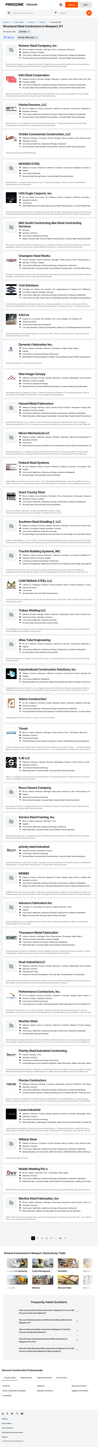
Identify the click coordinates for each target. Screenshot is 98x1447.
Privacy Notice (7, 1423)
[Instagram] (17, 1414)
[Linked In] (3, 1414)
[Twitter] (12, 1414)
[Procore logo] (15, 4)
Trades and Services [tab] (44, 1378)
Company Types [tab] (10, 1378)
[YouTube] (22, 1414)
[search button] (89, 13)
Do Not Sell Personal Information (12, 1432)
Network (32, 4)
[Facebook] (7, 1413)
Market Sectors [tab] (26, 1378)
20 (60, 1238)
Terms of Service (7, 1428)
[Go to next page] (65, 1238)
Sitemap (4, 1437)
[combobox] (71, 13)
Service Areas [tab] (62, 1378)
